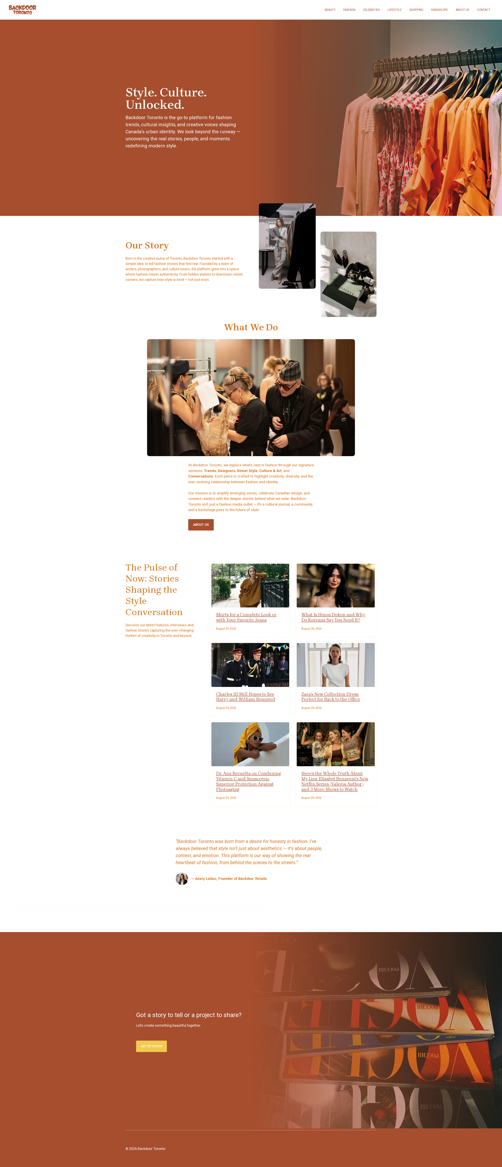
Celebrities (371, 10)
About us (462, 10)
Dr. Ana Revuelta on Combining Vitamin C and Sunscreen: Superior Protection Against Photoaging (248, 781)
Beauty (330, 10)
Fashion (349, 10)
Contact (483, 10)
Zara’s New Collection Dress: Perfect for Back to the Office (330, 696)
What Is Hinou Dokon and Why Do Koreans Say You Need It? (333, 617)
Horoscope (439, 10)
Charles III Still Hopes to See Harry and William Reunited (245, 696)
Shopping (416, 10)
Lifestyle (395, 10)
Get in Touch (151, 1046)
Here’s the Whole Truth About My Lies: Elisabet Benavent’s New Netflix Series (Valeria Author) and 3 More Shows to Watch (334, 781)
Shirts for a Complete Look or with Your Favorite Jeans (246, 617)
